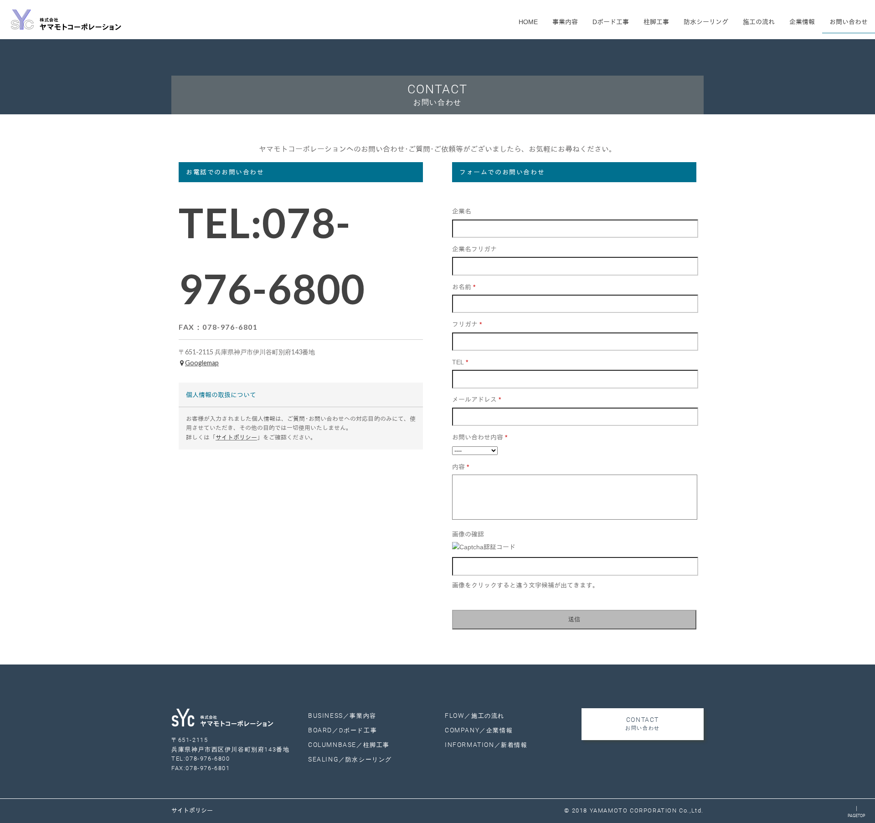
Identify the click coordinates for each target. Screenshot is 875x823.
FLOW (474, 716)
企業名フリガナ (474, 249)
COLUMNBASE (349, 745)
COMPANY (479, 730)
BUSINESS (342, 716)
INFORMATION (486, 745)
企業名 (461, 211)
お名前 (463, 287)
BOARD (342, 730)
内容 (460, 466)
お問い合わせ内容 (479, 437)
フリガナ (467, 324)
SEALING (350, 759)
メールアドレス (476, 399)
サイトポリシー (236, 437)
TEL (460, 362)
